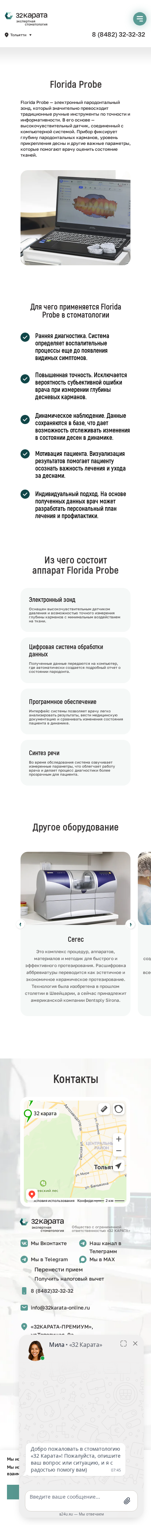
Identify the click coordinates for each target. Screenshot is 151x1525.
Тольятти (18, 35)
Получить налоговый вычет (69, 1278)
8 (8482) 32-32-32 (118, 34)
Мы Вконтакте (49, 1243)
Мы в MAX (102, 1259)
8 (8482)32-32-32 (52, 1291)
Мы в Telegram (49, 1259)
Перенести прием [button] (58, 1269)
